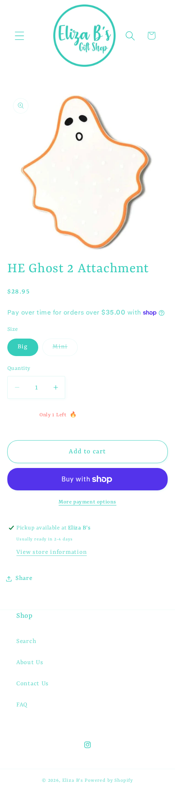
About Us (30, 662)
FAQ (22, 705)
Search (26, 641)
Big (23, 346)
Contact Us (32, 683)
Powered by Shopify (109, 780)
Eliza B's (72, 780)
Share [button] (24, 578)
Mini (65, 349)
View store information (51, 552)
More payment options (87, 502)
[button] (20, 35)
